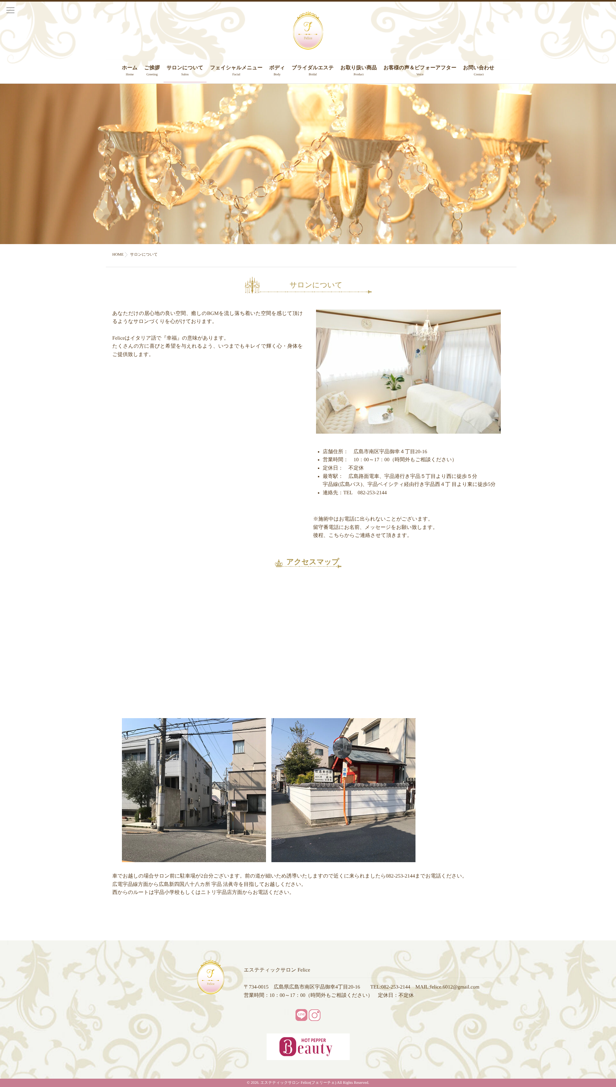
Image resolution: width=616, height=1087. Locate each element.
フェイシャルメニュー (236, 70)
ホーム (130, 70)
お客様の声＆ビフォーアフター (419, 70)
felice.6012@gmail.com (454, 987)
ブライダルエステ (313, 70)
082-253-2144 (395, 987)
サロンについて (185, 70)
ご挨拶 (152, 70)
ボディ (277, 70)
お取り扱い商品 (358, 70)
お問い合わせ (478, 70)
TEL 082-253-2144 (365, 493)
